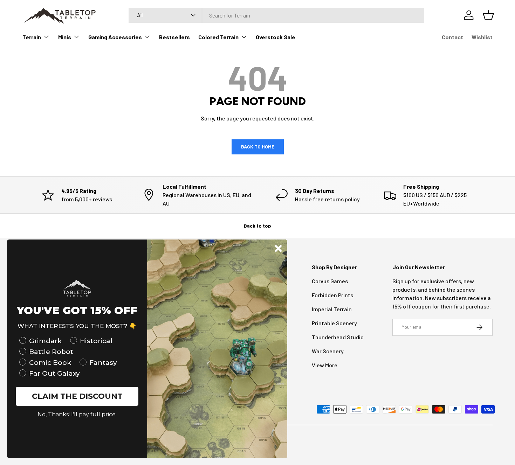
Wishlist (482, 37)
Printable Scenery (334, 323)
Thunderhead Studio (338, 337)
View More (324, 365)
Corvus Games (330, 281)
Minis (64, 37)
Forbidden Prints (332, 295)
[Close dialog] (278, 248)
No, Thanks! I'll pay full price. (77, 414)
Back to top (257, 226)
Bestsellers (174, 37)
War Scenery (328, 351)
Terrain (31, 37)
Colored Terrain (218, 37)
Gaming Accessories (115, 37)
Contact (452, 37)
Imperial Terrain (332, 309)
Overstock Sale (275, 37)
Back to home (257, 147)
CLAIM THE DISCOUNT (77, 396)
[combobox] (276, 15)
